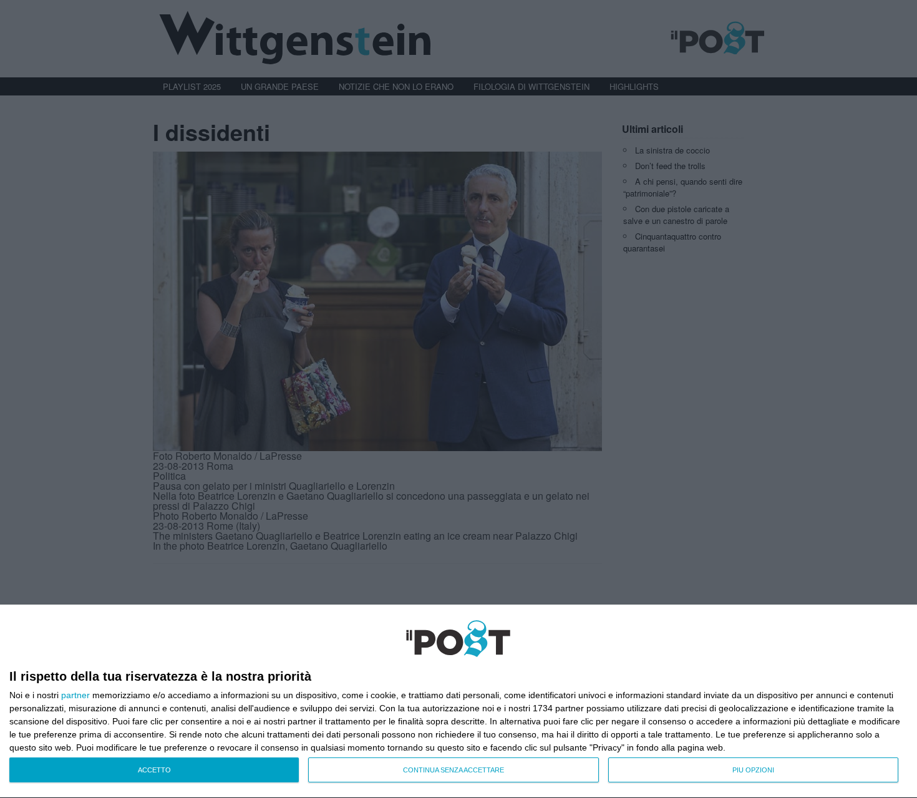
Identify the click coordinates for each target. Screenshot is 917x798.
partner (75, 695)
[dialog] (458, 701)
